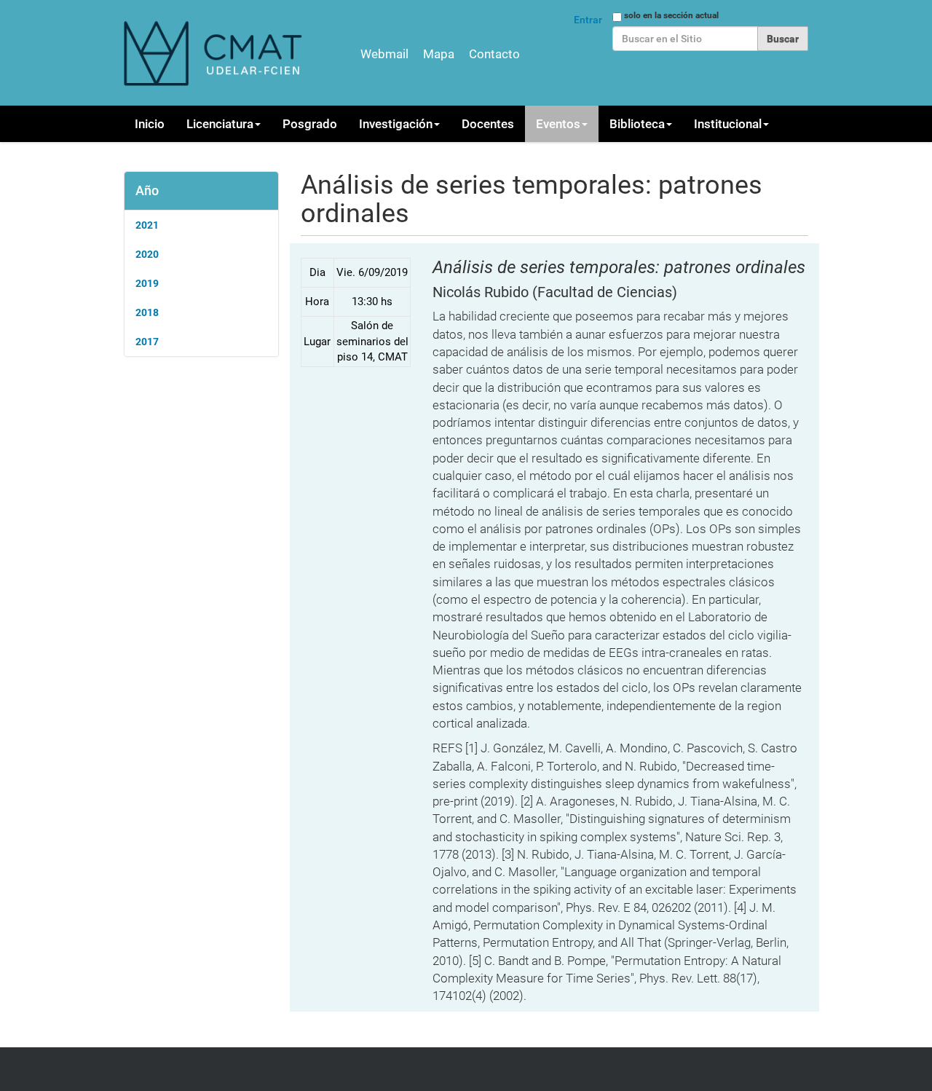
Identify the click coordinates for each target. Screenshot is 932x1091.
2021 (147, 225)
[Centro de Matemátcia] (215, 53)
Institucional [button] (728, 124)
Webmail (384, 54)
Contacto (494, 54)
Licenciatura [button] (219, 124)
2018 (147, 312)
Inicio (150, 124)
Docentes (488, 124)
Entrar (588, 19)
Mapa (438, 54)
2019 (147, 283)
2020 (147, 254)
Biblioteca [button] (637, 124)
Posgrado (310, 124)
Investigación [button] (396, 124)
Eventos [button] (558, 124)
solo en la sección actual (671, 15)
